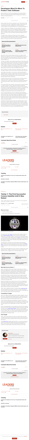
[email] (17, 20)
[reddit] (15, 20)
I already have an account (14, 152)
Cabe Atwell (2, 203)
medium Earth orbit (24, 288)
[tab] (3, 142)
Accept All (14, 438)
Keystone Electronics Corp (5, 391)
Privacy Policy (25, 436)
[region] (14, 144)
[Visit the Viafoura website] (26, 146)
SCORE (18, 237)
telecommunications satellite (8, 235)
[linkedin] (13, 20)
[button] (1, 1)
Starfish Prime (6, 321)
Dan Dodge (2, 17)
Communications (3, 191)
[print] (27, 20)
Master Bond (3, 392)
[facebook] (11, 20)
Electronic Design (11, 203)
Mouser (16, 391)
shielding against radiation (12, 308)
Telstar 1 (11, 234)
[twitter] (14, 20)
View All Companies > (14, 394)
